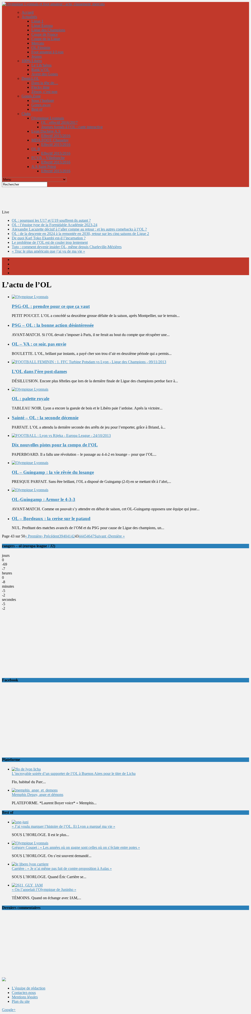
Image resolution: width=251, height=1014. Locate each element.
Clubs (26, 114)
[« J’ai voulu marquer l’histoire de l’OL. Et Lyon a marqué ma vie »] (20, 822)
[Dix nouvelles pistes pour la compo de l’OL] (61, 435)
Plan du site (21, 1001)
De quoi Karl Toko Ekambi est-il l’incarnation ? (49, 238)
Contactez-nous (24, 993)
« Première (33, 536)
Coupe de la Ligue (45, 39)
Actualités (29, 17)
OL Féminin (40, 48)
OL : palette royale (30, 398)
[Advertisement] (121, 198)
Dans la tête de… (44, 83)
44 (81, 536)
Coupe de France (44, 34)
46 (88, 536)
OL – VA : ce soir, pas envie (39, 344)
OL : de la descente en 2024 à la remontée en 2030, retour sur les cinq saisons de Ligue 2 (80, 234)
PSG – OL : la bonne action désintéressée (53, 325)
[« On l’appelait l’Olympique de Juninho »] (27, 885)
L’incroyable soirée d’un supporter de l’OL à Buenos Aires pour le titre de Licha (74, 773)
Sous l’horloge (42, 100)
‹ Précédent (50, 536)
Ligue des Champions (48, 30)
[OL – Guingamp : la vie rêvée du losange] (30, 463)
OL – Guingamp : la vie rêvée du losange (53, 472)
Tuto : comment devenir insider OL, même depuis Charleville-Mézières (67, 247)
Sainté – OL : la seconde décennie (45, 417)
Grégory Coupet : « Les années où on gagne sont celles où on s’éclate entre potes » (76, 847)
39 (61, 536)
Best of (36, 109)
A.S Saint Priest (43, 166)
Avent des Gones (44, 74)
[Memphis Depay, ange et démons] (35, 790)
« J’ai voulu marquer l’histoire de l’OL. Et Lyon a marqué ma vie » (63, 826)
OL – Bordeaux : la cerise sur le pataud (51, 518)
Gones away (41, 105)
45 (85, 536)
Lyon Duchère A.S (46, 131)
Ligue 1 (37, 21)
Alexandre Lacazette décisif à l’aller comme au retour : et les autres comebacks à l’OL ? (79, 229)
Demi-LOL (30, 78)
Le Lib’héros (41, 65)
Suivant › (101, 536)
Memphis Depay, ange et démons (37, 795)
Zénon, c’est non (44, 92)
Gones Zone (31, 96)
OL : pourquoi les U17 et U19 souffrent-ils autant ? (51, 220)
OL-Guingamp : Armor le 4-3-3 (43, 499)
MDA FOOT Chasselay (50, 140)
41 (69, 536)
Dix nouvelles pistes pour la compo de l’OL (55, 444)
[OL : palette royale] (30, 389)
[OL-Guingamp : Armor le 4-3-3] (30, 490)
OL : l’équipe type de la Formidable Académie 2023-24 (54, 225)
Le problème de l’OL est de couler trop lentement (50, 242)
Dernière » (116, 536)
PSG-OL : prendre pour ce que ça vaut (51, 306)
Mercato (37, 43)
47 (92, 536)
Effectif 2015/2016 (55, 136)
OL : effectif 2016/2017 (59, 122)
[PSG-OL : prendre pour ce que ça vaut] (30, 297)
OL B (35, 149)
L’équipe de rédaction (28, 988)
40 (65, 536)
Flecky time (40, 87)
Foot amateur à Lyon (47, 52)
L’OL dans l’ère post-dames (39, 371)
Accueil (28, 12)
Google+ (9, 1010)
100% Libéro (32, 61)
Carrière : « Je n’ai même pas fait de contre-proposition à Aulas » (62, 868)
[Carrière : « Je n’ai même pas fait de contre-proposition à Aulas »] (30, 864)
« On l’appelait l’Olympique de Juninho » (44, 889)
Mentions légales (25, 997)
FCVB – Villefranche (48, 158)
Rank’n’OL (40, 70)
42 (73, 536)
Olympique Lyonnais (47, 118)
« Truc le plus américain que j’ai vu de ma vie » (48, 251)
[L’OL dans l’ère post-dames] (89, 362)
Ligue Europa (42, 25)
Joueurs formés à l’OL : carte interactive (72, 127)
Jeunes (36, 56)
